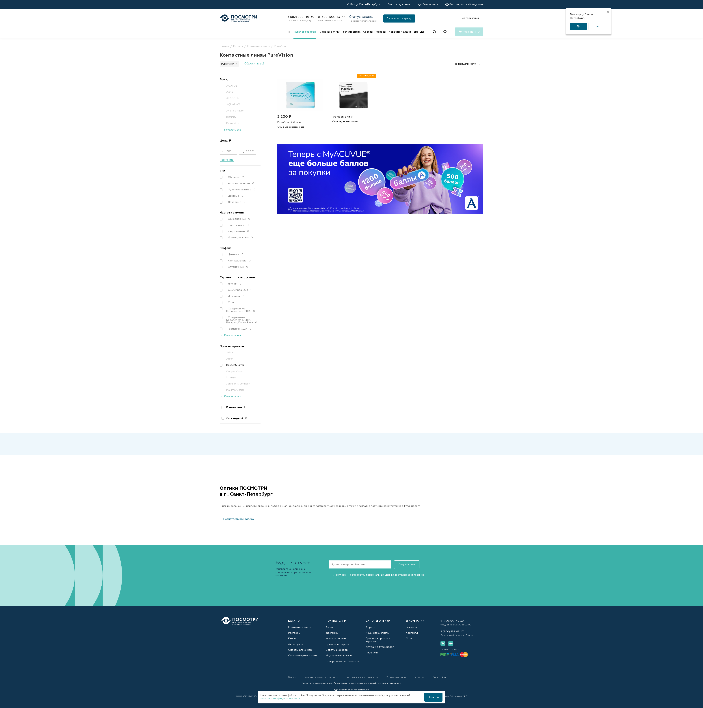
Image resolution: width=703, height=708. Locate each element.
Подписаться (407, 564)
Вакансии (412, 627)
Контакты (412, 633)
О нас (409, 638)
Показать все (232, 130)
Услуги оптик (351, 32)
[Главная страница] (238, 18)
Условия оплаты (336, 638)
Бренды (419, 32)
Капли (292, 638)
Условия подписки (396, 677)
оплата (433, 4)
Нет (597, 26)
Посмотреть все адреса (238, 519)
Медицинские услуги (339, 655)
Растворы (294, 633)
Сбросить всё (254, 63)
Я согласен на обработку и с (379, 575)
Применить (227, 160)
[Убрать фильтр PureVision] (236, 64)
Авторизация (470, 18)
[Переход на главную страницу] (239, 621)
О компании (415, 621)
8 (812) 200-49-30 (300, 17)
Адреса (370, 627)
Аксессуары (295, 644)
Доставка (332, 633)
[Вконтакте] (442, 643)
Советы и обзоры (374, 32)
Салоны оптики (330, 32)
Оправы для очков (300, 650)
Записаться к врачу (399, 18)
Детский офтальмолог (380, 647)
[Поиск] (434, 31)
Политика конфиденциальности (321, 677)
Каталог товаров (304, 32)
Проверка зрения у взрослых (378, 640)
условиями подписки (412, 575)
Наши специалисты (377, 633)
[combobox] (468, 64)
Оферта (292, 677)
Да (578, 26)
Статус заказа (361, 16)
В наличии (235, 407)
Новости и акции (400, 32)
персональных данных (380, 575)
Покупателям (336, 621)
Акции (329, 627)
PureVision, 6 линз (342, 117)
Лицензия (372, 652)
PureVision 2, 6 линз (289, 122)
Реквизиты (420, 677)
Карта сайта (439, 677)
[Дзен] (450, 643)
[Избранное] (445, 31)
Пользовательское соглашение (363, 677)
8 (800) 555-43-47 (331, 17)
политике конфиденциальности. (281, 698)
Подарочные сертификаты (342, 661)
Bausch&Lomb (236, 365)
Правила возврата (337, 644)
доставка (404, 4)
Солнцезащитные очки (302, 655)
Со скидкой (236, 418)
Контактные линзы (299, 627)
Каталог (294, 621)
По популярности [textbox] (465, 64)
